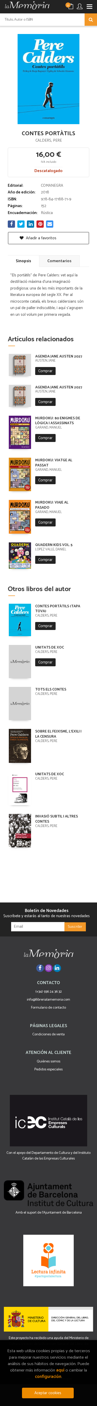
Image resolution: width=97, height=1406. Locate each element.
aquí (60, 1370)
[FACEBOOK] (40, 968)
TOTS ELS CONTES (50, 690)
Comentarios (59, 261)
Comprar (45, 371)
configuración (48, 1377)
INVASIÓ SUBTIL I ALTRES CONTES (56, 819)
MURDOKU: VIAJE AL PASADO (51, 505)
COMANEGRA (52, 185)
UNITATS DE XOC (49, 648)
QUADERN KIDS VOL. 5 (53, 545)
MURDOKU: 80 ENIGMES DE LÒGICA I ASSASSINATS (57, 421)
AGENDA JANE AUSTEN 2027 (58, 357)
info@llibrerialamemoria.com (48, 1000)
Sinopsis (23, 261)
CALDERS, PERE (48, 140)
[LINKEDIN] (57, 968)
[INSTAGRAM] (49, 968)
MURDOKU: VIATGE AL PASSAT (53, 462)
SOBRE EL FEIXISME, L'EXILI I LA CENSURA (58, 734)
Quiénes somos (48, 1061)
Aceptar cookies (47, 1393)
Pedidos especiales (48, 1069)
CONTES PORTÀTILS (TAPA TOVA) (57, 609)
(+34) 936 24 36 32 (48, 992)
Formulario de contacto (48, 1008)
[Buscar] (91, 19)
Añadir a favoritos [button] (40, 238)
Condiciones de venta (48, 1034)
